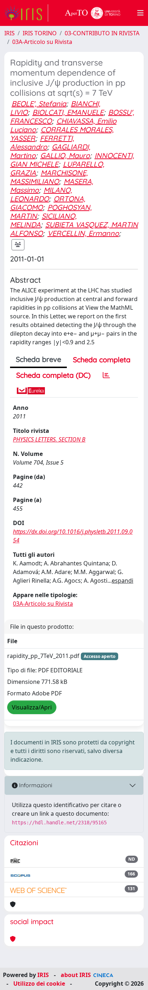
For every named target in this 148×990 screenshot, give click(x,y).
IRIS (9, 33)
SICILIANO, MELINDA (43, 220)
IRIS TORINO (40, 33)
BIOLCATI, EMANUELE (67, 112)
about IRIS (76, 975)
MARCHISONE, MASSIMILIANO (49, 177)
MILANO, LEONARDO (41, 194)
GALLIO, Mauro (65, 155)
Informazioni (35, 785)
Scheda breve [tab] (38, 359)
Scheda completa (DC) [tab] (53, 375)
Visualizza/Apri (32, 707)
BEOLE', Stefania (38, 103)
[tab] (106, 375)
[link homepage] (26, 13)
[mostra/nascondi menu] (140, 13)
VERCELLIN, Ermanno (83, 233)
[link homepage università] (92, 13)
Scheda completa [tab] (101, 359)
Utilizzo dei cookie (39, 983)
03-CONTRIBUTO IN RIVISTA (102, 33)
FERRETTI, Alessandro (42, 142)
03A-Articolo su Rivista (42, 42)
